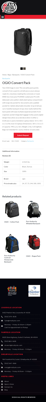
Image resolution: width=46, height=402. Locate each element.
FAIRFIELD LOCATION (10, 332)
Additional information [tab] (10, 151)
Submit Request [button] (23, 135)
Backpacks (16, 75)
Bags (9, 75)
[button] (2, 17)
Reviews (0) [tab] (6, 156)
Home (4, 75)
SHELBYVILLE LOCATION (12, 354)
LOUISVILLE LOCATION (11, 307)
